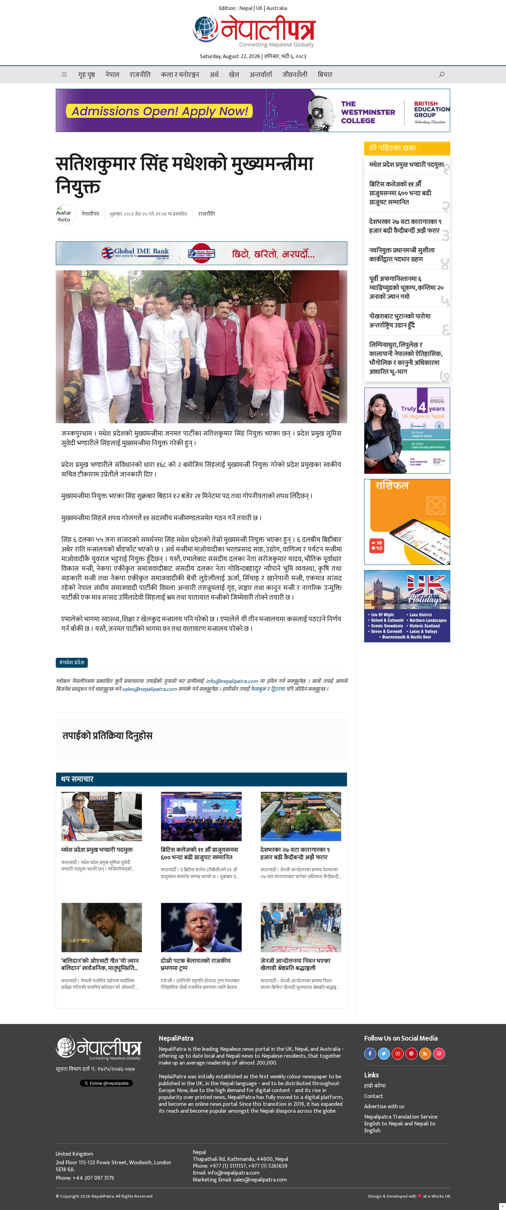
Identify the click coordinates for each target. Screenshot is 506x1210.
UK (259, 8)
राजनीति (140, 75)
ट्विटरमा (278, 689)
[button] (64, 75)
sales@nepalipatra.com (149, 689)
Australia (276, 8)
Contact (373, 1096)
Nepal (245, 8)
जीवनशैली (294, 75)
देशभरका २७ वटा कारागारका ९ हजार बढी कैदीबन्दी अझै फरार (295, 854)
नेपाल (112, 75)
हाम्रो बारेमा (375, 1086)
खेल (234, 75)
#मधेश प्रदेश (71, 662)
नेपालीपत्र (90, 214)
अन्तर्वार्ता (261, 75)
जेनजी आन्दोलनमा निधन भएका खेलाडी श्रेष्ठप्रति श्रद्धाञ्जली (295, 965)
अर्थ (214, 75)
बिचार (325, 75)
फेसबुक (258, 689)
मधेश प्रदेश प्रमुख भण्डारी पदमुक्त (97, 850)
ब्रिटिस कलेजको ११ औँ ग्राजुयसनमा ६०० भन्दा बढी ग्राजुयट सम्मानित (199, 854)
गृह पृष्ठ (86, 75)
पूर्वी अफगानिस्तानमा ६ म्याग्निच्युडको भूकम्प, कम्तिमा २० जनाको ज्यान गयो (406, 288)
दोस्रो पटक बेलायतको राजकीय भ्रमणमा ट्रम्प (196, 965)
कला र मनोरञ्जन (180, 75)
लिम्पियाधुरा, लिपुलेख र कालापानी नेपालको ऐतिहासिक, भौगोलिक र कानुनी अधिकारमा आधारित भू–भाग (405, 359)
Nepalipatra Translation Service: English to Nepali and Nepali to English (401, 1123)
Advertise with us (384, 1106)
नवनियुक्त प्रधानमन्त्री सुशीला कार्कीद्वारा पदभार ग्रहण (402, 255)
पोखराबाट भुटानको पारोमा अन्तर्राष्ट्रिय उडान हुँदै (400, 321)
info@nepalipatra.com (232, 681)
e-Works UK (439, 1196)
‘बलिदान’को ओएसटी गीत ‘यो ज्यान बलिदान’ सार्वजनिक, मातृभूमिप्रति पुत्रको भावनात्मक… (100, 968)
